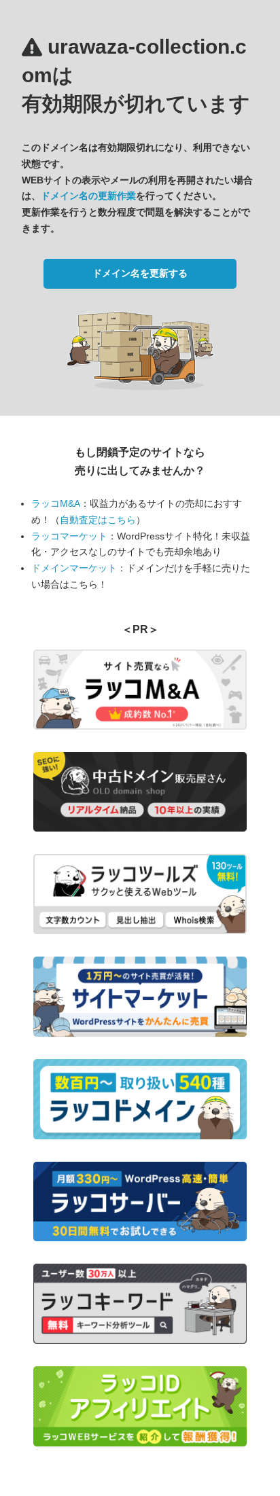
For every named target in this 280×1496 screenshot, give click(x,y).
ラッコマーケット (69, 536)
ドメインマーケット (74, 568)
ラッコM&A (55, 503)
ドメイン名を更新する (140, 273)
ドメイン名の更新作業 (88, 195)
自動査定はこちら (98, 519)
